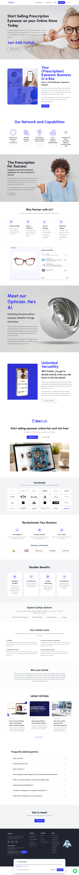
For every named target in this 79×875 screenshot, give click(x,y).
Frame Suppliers (33, 839)
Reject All (53, 869)
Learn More (45, 106)
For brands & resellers (52, 617)
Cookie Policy (19, 866)
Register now (32, 437)
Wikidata (54, 852)
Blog (55, 2)
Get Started (12, 194)
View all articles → (39, 737)
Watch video (47, 437)
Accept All (60, 869)
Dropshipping (33, 843)
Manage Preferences (24, 869)
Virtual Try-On (49, 2)
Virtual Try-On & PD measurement (20, 617)
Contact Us (61, 2)
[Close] (62, 861)
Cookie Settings (44, 842)
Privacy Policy (55, 837)
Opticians (32, 841)
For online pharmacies (37, 617)
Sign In (69, 2)
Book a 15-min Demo (15, 49)
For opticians (64, 617)
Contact (43, 840)
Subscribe (24, 852)
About (42, 835)
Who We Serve (38, 2)
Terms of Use (55, 835)
